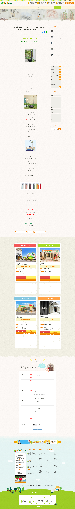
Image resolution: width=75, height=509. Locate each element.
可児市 (26, 485)
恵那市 (23, 485)
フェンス (47, 459)
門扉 (55, 465)
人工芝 (55, 458)
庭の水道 (40, 467)
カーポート (41, 452)
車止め (47, 467)
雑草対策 (40, 464)
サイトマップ (72, 0)
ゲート (47, 454)
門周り (40, 472)
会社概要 (65, 0)
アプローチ (41, 455)
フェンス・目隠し (41, 454)
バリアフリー (41, 465)
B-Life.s (23, 499)
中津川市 (42, 485)
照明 (55, 472)
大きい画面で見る (20, 482)
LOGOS (23, 502)
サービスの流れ (24, 6)
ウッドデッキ (56, 459)
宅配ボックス (48, 465)
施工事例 (57, 6)
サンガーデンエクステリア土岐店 (33, 466)
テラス (47, 460)
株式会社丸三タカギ (41, 500)
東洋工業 (23, 500)
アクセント (48, 458)
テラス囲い (56, 466)
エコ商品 (47, 472)
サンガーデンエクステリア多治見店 (33, 462)
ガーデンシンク (48, 452)
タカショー (32, 499)
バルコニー (48, 466)
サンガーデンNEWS (31, 458)
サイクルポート (56, 470)
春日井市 (39, 485)
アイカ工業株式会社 (41, 501)
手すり (47, 470)
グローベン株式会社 (49, 501)
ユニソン (31, 500)
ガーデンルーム (41, 460)
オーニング (56, 471)
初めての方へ (18, 6)
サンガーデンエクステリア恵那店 (33, 465)
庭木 (40, 459)
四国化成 (47, 499)
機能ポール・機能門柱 (57, 455)
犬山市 (31, 485)
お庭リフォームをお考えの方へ (32, 454)
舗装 (40, 470)
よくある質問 (30, 472)
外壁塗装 (40, 461)
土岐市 (49, 485)
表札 (47, 471)
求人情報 (69, 0)
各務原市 (36, 485)
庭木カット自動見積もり (31, 473)
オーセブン (32, 502)
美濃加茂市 (46, 485)
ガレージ (47, 461)
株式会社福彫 (24, 501)
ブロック (47, 455)
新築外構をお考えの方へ (31, 453)
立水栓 (55, 454)
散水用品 (55, 467)
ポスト (55, 460)
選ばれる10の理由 (31, 6)
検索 (59, 129)
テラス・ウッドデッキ (42, 453)
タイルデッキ (41, 466)
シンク (47, 464)
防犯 (40, 473)
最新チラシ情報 (39, 6)
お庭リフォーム (41, 458)
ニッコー (31, 501)
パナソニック (40, 499)
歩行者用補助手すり (57, 464)
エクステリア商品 (51, 6)
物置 (55, 453)
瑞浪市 (52, 485)
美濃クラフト (48, 500)
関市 (33, 485)
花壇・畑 (40, 471)
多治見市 (28, 485)
